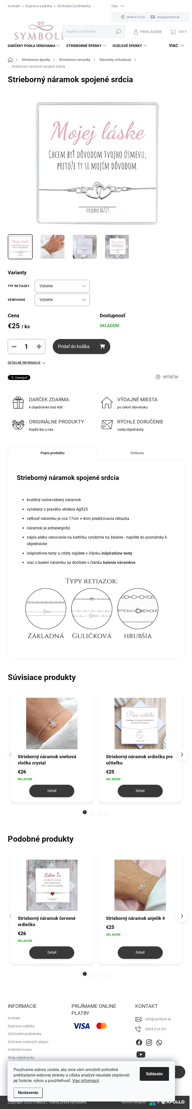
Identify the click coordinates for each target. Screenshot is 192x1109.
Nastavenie (28, 1092)
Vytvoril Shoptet (133, 1102)
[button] (84, 812)
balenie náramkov (119, 562)
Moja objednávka (21, 1058)
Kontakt (14, 6)
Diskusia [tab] (137, 453)
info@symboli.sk (158, 1019)
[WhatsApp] (159, 1041)
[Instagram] (149, 1041)
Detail (52, 791)
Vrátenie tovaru (20, 1050)
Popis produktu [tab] (52, 453)
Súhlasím (154, 1074)
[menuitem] (34, 45)
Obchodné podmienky (74, 6)
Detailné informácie (24, 363)
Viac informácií (85, 1080)
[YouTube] (140, 1053)
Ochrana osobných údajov (28, 1042)
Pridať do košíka (74, 346)
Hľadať (118, 31)
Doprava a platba (38, 6)
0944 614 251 (156, 1029)
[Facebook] (139, 1041)
